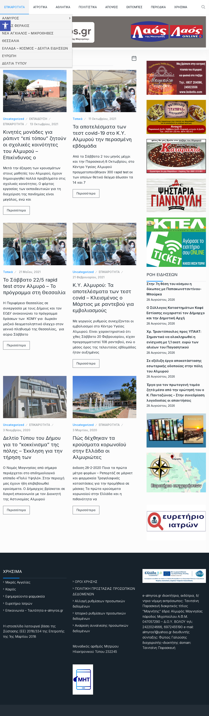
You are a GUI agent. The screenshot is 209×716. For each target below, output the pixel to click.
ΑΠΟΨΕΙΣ (111, 7)
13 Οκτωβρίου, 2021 (44, 124)
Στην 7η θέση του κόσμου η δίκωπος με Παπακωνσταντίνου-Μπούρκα (174, 289)
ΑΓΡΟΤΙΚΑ (40, 7)
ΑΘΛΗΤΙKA (63, 7)
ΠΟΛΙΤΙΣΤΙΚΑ (88, 7)
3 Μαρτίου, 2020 (85, 430)
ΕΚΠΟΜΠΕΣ (134, 7)
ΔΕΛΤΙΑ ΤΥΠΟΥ (14, 63)
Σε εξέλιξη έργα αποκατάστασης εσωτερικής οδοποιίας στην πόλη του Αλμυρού (174, 366)
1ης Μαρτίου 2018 (22, 636)
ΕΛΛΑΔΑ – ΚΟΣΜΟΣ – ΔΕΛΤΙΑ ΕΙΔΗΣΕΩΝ (35, 48)
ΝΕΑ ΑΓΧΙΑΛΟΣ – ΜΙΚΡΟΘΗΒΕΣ (27, 33)
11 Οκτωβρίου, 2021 (102, 118)
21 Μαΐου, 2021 (30, 272)
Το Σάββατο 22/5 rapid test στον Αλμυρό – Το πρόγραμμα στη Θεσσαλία (34, 286)
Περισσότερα (16, 210)
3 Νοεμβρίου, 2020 (16, 430)
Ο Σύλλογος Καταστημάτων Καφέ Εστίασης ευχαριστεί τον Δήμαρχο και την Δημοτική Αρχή (176, 313)
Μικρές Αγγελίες (17, 582)
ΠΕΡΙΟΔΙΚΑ (158, 7)
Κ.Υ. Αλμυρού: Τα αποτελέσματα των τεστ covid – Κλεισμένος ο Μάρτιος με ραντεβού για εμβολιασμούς (103, 298)
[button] (5, 25)
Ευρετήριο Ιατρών (18, 603)
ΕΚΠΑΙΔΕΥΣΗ (38, 118)
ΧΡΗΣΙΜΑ (180, 7)
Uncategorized (13, 118)
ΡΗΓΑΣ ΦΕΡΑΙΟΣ (15, 26)
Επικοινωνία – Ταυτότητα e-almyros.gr (34, 610)
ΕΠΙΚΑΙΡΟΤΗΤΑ (14, 7)
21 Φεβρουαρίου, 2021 (88, 277)
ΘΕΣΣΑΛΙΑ (10, 41)
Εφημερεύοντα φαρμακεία (25, 596)
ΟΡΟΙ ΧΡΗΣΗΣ (86, 582)
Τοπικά (77, 118)
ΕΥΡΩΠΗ (9, 56)
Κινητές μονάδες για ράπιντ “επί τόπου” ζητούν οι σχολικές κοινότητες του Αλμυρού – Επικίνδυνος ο (34, 144)
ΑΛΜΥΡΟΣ (10, 18)
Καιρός (10, 589)
